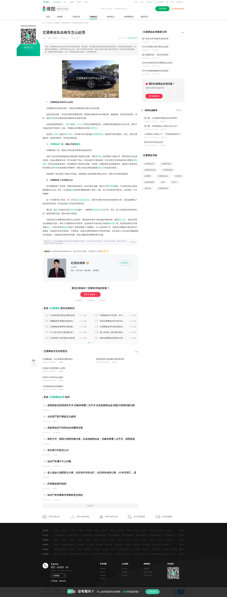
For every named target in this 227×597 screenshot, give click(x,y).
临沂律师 (169, 540)
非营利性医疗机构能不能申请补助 (110, 359)
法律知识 (93, 17)
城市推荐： (46, 540)
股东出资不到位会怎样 (153, 134)
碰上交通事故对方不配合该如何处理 (65, 321)
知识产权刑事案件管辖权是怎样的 (65, 495)
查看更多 (178, 110)
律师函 (72, 549)
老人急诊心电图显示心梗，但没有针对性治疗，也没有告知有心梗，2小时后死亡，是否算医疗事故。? (100, 472)
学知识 (86, 2)
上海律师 (64, 530)
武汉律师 (120, 530)
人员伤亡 (56, 134)
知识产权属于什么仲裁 (59, 461)
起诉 (58, 210)
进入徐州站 (57, 2)
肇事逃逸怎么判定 (139, 554)
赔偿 (78, 144)
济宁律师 (137, 540)
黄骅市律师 (99, 544)
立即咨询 (152, 592)
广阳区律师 (127, 544)
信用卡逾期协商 (156, 549)
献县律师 (56, 544)
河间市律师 (108, 544)
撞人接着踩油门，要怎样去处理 (155, 55)
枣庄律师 (104, 540)
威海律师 (153, 540)
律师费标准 (129, 17)
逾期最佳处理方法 (124, 549)
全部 (136, 352)
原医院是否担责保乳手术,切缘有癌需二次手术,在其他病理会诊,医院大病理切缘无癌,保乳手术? (96, 405)
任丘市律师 (89, 544)
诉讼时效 (73, 210)
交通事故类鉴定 (150, 170)
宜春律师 (64, 540)
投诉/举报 (133, 242)
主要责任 (93, 128)
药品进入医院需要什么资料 (54, 368)
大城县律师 (165, 544)
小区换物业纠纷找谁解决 (53, 386)
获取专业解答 (90, 294)
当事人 (68, 124)
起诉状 (79, 549)
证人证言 (80, 124)
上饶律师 (72, 540)
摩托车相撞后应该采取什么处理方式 (115, 332)
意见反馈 (103, 578)
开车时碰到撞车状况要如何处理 (115, 321)
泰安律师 (145, 540)
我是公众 (103, 572)
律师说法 (110, 17)
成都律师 (88, 530)
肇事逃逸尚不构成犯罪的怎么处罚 (101, 554)
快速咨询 (155, 96)
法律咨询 (76, 17)
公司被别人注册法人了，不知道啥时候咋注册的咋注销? (167, 126)
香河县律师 (155, 544)
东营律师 (112, 540)
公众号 (171, 2)
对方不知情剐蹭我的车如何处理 (155, 71)
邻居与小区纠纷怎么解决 (53, 377)
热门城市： (46, 530)
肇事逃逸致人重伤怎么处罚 (122, 554)
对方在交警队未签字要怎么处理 (155, 47)
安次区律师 (118, 544)
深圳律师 (80, 530)
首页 (65, 2)
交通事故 (57, 23)
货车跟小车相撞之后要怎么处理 (65, 327)
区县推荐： (46, 544)
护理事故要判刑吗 (56, 483)
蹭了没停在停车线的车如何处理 (155, 39)
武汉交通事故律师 (169, 535)
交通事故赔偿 (168, 170)
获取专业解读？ (133, 38)
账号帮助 (103, 569)
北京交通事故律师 (59, 535)
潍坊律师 (128, 540)
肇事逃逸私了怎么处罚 (60, 554)
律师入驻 (149, 2)
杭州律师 (104, 530)
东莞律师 (169, 530)
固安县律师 (136, 544)
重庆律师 (96, 530)
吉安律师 (80, 540)
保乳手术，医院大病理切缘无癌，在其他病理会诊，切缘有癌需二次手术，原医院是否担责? (95, 439)
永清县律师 (146, 544)
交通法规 (147, 188)
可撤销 (111, 186)
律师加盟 (146, 569)
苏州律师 (128, 530)
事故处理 (65, 227)
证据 (69, 204)
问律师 (79, 2)
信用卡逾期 (135, 549)
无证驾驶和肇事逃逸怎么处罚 (79, 554)
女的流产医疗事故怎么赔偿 (61, 416)
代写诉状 (113, 549)
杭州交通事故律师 (141, 535)
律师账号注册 (148, 572)
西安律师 (112, 530)
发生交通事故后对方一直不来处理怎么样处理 (115, 315)
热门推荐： (46, 554)
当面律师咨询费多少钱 (60, 549)
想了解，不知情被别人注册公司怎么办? (160, 118)
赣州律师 (56, 540)
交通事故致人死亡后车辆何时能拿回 (115, 327)
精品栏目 (144, 17)
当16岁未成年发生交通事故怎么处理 (157, 63)
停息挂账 (166, 549)
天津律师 (153, 530)
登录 (136, 2)
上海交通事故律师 (73, 535)
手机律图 (160, 2)
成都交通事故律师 (114, 535)
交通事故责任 (166, 164)
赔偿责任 (112, 223)
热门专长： (46, 535)
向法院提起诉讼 (83, 200)
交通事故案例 (163, 188)
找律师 (72, 2)
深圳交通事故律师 (100, 535)
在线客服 (56, 575)
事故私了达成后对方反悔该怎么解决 (65, 315)
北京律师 (56, 530)
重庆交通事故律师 (127, 535)
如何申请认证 (148, 575)
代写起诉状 (96, 549)
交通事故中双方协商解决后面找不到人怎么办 (65, 332)
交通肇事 (147, 176)
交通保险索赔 (149, 182)
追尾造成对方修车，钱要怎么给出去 (65, 338)
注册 (142, 2)
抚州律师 (88, 540)
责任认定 (122, 220)
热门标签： (46, 549)
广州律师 (72, 530)
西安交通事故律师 (155, 535)
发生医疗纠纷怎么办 (58, 450)
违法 (48, 227)
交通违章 (178, 176)
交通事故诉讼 (163, 176)
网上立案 (105, 549)
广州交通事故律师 (86, 535)
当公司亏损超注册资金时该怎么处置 (159, 142)
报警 (52, 118)
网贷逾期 (174, 549)
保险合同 (101, 168)
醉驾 (163, 182)
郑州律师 (137, 530)
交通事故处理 (65, 23)
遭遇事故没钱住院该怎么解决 (114, 338)
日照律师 (161, 540)
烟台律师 (120, 540)
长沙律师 (161, 530)
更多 (182, 32)
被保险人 (99, 156)
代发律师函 (86, 549)
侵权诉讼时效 (97, 210)
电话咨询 (124, 575)
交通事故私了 (55, 144)
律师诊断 (124, 572)
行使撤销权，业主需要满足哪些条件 (58, 359)
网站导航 (179, 2)
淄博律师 (96, 540)
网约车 (174, 182)
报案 (56, 168)
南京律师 (145, 530)
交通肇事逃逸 (97, 134)
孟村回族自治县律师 (67, 544)
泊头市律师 (80, 544)
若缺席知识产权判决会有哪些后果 (65, 427)
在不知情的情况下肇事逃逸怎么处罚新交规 (161, 554)
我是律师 (103, 575)
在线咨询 (124, 263)
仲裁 (73, 190)
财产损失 (69, 134)
